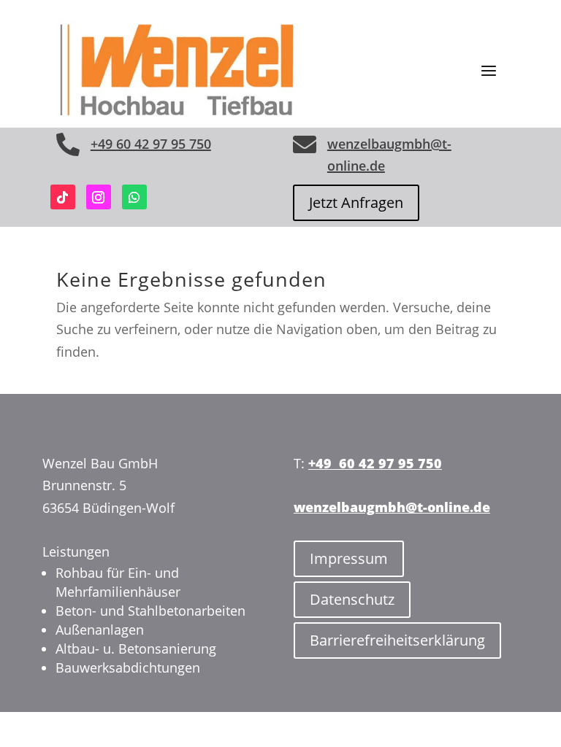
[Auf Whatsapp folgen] (134, 197)
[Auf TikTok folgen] (62, 197)
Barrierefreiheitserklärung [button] (397, 640)
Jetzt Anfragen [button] (356, 202)
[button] (488, 70)
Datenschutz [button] (352, 599)
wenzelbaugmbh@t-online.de (392, 507)
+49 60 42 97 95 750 (151, 143)
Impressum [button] (349, 558)
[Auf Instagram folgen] (98, 197)
